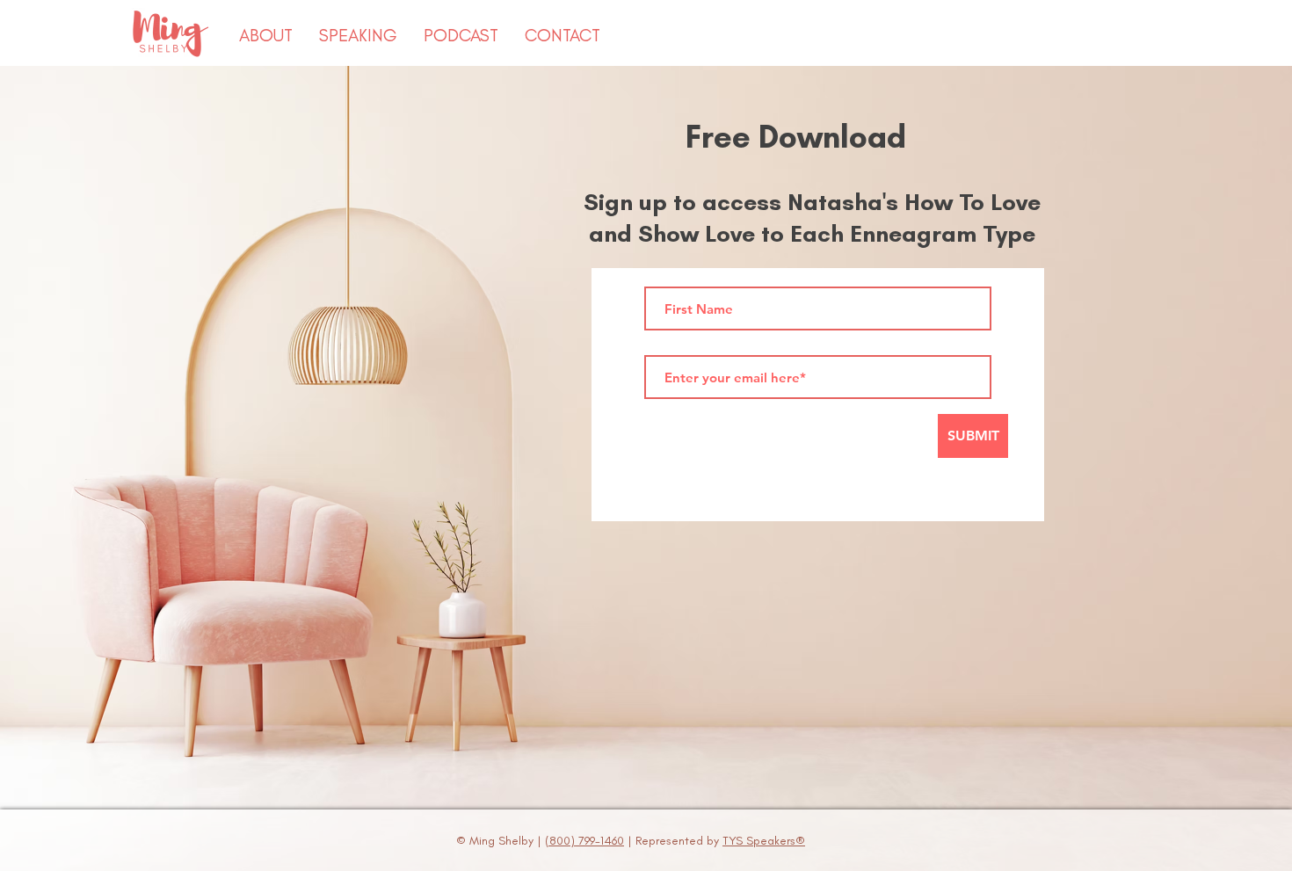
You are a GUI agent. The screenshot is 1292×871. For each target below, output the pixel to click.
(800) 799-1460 (584, 840)
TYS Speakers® (763, 840)
